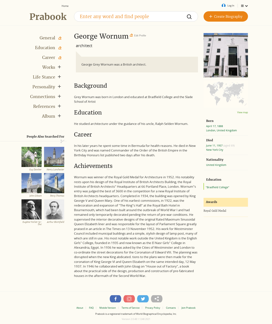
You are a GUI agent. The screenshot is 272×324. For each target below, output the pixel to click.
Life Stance (44, 77)
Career (48, 57)
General (47, 38)
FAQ (91, 308)
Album (48, 116)
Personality (43, 87)
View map (242, 112)
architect (84, 45)
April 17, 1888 (214, 126)
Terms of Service (131, 308)
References (44, 106)
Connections (42, 97)
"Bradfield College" (217, 187)
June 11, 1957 (214, 145)
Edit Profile (140, 35)
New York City (214, 149)
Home (65, 6)
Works (48, 67)
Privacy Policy (152, 308)
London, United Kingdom (221, 130)
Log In (230, 5)
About (79, 308)
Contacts (171, 308)
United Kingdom (216, 165)
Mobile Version (107, 308)
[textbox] (136, 16)
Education (45, 48)
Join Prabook (189, 308)
